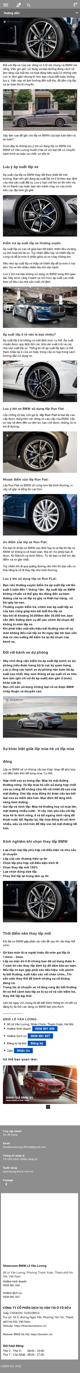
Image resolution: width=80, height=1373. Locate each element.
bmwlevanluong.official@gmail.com (24, 1146)
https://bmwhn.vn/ (28, 1334)
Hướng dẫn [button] (12, 13)
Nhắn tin (23, 1050)
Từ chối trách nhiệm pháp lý (20, 1159)
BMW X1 (42, 1107)
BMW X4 (48, 1107)
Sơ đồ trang (10, 1134)
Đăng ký (37, 1043)
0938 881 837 (40, 1035)
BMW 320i (30, 1107)
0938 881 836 (45, 1028)
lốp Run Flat (54, 408)
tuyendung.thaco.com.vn (18, 1171)
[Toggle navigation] (5, 5)
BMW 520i (36, 1107)
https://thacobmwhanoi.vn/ (25, 1325)
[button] (29, 5)
